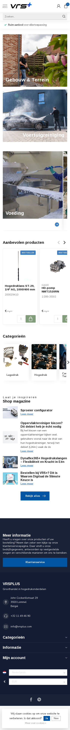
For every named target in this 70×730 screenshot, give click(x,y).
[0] (65, 6)
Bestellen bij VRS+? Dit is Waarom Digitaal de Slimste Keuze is (40, 476)
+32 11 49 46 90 (20, 616)
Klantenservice (35, 562)
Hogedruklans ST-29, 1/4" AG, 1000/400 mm (20, 287)
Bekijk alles (32, 496)
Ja (47, 718)
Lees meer (27, 414)
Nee (56, 718)
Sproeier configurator (37, 410)
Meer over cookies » (35, 723)
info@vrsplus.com (21, 626)
